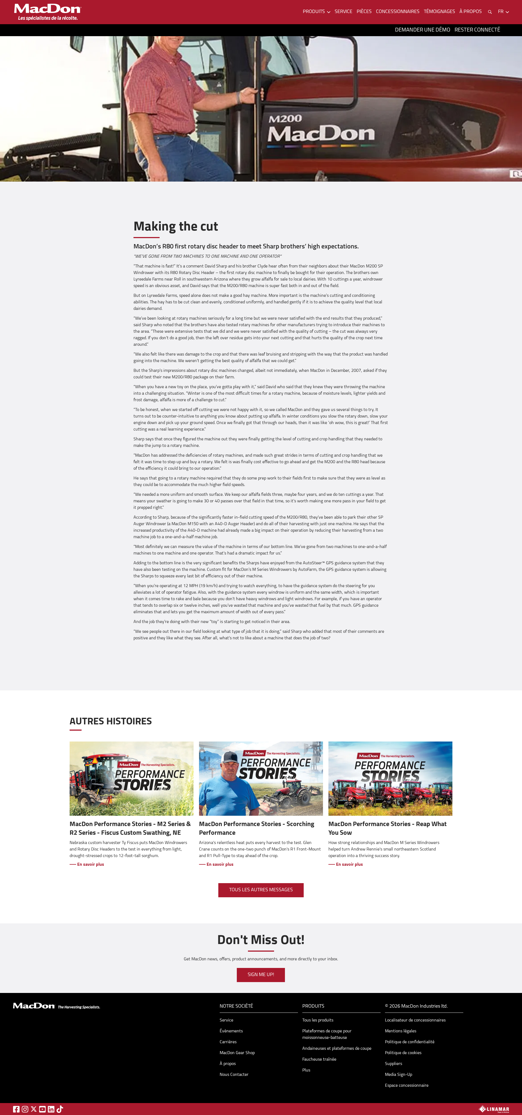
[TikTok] (60, 1109)
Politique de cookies (403, 1053)
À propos (228, 1064)
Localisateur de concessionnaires (415, 1020)
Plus (306, 1070)
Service (343, 12)
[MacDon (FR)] (48, 12)
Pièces (364, 12)
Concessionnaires (398, 12)
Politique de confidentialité (409, 1042)
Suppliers (393, 1064)
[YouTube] (42, 1109)
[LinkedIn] (51, 1109)
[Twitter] (33, 1109)
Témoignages (439, 12)
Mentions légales (400, 1031)
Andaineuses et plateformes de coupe (336, 1049)
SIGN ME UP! (261, 975)
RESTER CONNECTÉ (477, 30)
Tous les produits (317, 1020)
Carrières (228, 1042)
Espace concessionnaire (406, 1085)
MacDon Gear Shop (237, 1053)
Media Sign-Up (398, 1075)
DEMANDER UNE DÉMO (422, 30)
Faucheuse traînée (319, 1059)
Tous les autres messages (261, 890)
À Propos (470, 12)
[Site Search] (490, 12)
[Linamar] (493, 1109)
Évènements (231, 1031)
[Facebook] (16, 1109)
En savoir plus (90, 864)
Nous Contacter (234, 1075)
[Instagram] (25, 1109)
